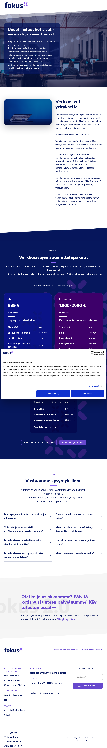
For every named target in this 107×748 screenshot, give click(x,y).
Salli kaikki (87, 394)
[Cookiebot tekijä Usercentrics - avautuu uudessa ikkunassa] (92, 353)
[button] (44, 285)
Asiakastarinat (13, 741)
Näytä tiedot (93, 386)
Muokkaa (51, 394)
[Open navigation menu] (100, 5)
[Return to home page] (16, 5)
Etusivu (14, 732)
